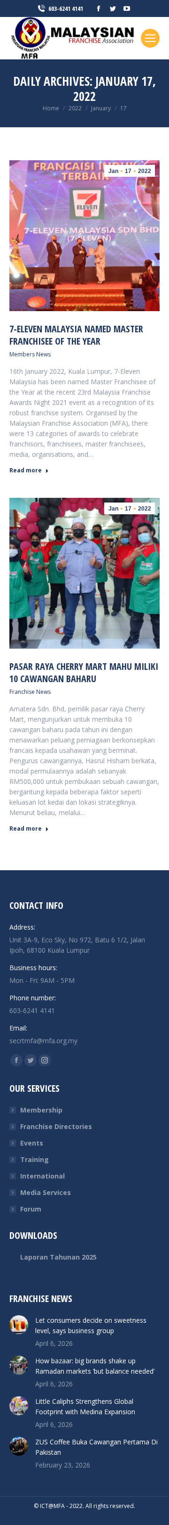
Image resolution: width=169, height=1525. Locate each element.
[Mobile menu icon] (150, 38)
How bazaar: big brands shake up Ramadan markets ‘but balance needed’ (94, 1366)
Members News (30, 354)
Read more (25, 470)
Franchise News (30, 692)
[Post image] (18, 1324)
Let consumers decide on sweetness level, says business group (90, 1325)
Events (31, 1142)
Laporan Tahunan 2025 (58, 1257)
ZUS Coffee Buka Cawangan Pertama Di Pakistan (96, 1447)
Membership (41, 1109)
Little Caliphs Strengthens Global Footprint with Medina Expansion (85, 1406)
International (42, 1175)
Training (34, 1159)
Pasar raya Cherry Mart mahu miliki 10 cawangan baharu (83, 672)
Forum (30, 1208)
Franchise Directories (56, 1126)
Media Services (45, 1192)
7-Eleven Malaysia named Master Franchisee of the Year (76, 334)
